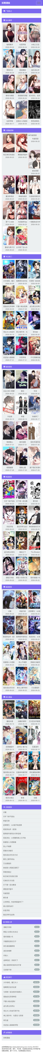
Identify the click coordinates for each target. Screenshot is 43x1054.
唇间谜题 (22, 442)
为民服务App (22, 222)
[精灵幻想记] (10, 786)
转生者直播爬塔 (9, 946)
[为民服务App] (22, 210)
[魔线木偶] (10, 709)
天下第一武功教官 (22, 501)
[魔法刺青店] (10, 184)
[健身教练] (22, 58)
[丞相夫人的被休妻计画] (22, 109)
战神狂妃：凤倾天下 (10, 960)
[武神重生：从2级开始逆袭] (35, 599)
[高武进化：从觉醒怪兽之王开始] (35, 625)
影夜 (22, 798)
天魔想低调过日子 (9, 941)
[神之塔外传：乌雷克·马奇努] (22, 320)
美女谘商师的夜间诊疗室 (12, 965)
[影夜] (22, 786)
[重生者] (35, 489)
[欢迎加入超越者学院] (10, 345)
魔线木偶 (10, 721)
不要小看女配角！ (22, 306)
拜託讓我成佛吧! (35, 772)
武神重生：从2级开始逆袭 (12, 825)
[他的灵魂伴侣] (35, 430)
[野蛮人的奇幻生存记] (22, 566)
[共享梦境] (22, 345)
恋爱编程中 (10, 747)
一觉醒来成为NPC (35, 222)
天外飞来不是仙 (9, 501)
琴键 (22, 416)
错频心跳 (22, 467)
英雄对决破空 (35, 662)
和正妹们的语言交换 (10, 876)
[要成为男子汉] (10, 235)
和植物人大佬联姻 (9, 662)
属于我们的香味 (35, 467)
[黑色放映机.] (35, 109)
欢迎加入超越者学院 (10, 1025)
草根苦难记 (7, 872)
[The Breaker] (35, 540)
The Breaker (35, 552)
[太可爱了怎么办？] (22, 235)
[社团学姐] (22, 33)
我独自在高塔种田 (9, 306)
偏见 (22, 391)
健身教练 (22, 70)
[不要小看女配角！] (22, 294)
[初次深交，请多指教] (35, 84)
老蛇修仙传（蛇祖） (10, 636)
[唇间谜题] (22, 430)
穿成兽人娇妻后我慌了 (11, 867)
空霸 (35, 798)
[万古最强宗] (35, 676)
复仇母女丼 (35, 70)
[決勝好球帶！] (22, 709)
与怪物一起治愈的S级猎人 (12, 992)
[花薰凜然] (35, 735)
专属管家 (35, 138)
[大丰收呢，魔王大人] (10, 269)
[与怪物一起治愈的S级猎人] (35, 269)
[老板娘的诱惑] (22, 84)
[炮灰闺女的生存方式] (10, 676)
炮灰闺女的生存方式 (10, 855)
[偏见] (22, 379)
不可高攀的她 (35, 357)
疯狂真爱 (35, 171)
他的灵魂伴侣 (35, 442)
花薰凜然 (35, 747)
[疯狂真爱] (35, 159)
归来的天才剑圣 (8, 880)
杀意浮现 (10, 526)
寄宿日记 (10, 70)
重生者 (35, 501)
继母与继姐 (10, 95)
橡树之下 (22, 552)
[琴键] (22, 404)
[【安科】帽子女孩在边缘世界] (22, 735)
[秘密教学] (10, 33)
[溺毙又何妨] (10, 566)
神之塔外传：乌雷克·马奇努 (13, 1015)
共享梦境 (22, 357)
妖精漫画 (6, 2)
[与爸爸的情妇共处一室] (35, 184)
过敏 (9, 611)
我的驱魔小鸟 (35, 577)
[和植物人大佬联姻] (10, 650)
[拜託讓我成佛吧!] (35, 760)
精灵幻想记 (10, 798)
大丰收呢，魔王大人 (10, 982)
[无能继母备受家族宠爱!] (22, 760)
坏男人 (5, 955)
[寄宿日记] (10, 58)
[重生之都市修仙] (22, 676)
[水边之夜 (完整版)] (10, 379)
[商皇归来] (22, 599)
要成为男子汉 (10, 247)
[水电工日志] (35, 33)
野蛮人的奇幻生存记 (10, 932)
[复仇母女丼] (35, 58)
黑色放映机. (35, 121)
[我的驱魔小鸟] (35, 566)
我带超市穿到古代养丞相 (12, 833)
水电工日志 (35, 44)
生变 (35, 391)
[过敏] (10, 599)
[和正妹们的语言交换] (10, 143)
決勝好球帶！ (22, 721)
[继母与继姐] (10, 84)
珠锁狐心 (10, 442)
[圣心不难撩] (22, 650)
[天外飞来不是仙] (10, 489)
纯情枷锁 (10, 467)
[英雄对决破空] (35, 650)
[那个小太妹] (10, 210)
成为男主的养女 (35, 306)
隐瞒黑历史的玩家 (22, 281)
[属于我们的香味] (35, 455)
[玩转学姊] (10, 109)
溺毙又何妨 (10, 577)
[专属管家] (32, 135)
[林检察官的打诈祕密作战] (35, 515)
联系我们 (36, 1047)
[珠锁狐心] (10, 430)
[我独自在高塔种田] (10, 294)
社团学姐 (22, 44)
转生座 (35, 332)
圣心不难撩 (23, 662)
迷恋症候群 (7, 951)
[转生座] (35, 320)
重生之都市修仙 (22, 687)
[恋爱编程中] (10, 735)
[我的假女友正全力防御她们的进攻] (10, 760)
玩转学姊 (10, 121)
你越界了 (35, 416)
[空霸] (35, 786)
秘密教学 (10, 44)
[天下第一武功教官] (22, 489)
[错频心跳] (22, 455)
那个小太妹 (10, 222)
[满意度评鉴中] (22, 143)
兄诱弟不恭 (7, 969)
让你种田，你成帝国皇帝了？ (13, 902)
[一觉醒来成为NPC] (35, 210)
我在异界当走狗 (22, 526)
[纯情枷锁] (10, 455)
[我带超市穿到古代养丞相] (22, 625)
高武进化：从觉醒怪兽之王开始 (14, 838)
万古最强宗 (35, 687)
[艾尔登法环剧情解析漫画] (35, 709)
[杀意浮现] (10, 515)
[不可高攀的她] (35, 345)
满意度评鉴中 (22, 154)
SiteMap (30, 1047)
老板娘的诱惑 (22, 95)
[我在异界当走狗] (22, 515)
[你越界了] (35, 404)
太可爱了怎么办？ (22, 247)
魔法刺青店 (10, 196)
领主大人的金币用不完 (11, 1011)
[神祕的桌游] (22, 184)
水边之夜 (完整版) (9, 391)
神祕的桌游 (23, 196)
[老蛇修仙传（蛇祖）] (10, 625)
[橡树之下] (22, 540)
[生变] (35, 379)
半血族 (9, 416)
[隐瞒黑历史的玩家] (22, 269)
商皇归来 (22, 611)
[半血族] (10, 404)
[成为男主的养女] (35, 294)
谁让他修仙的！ (8, 906)
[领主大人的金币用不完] (10, 320)
